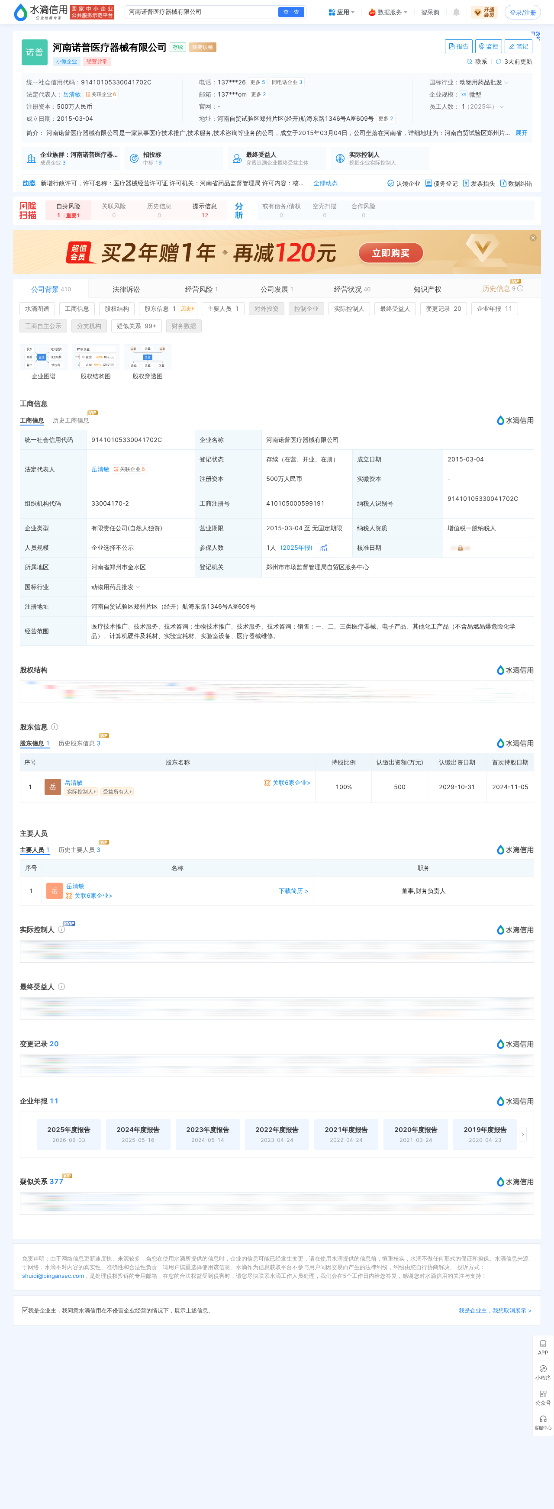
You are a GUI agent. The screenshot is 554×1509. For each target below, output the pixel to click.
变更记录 (443, 308)
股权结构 (117, 308)
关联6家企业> (292, 782)
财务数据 (184, 325)
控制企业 (306, 308)
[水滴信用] (40, 12)
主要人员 (223, 308)
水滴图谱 (37, 308)
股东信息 (168, 308)
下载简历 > (294, 890)
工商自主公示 (43, 325)
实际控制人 (349, 308)
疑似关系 (136, 325)
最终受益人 (395, 308)
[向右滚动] (523, 1134)
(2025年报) (296, 547)
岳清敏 (72, 94)
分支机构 (89, 325)
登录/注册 (523, 12)
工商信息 (77, 308)
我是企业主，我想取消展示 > (495, 1310)
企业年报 (494, 308)
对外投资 (266, 308)
